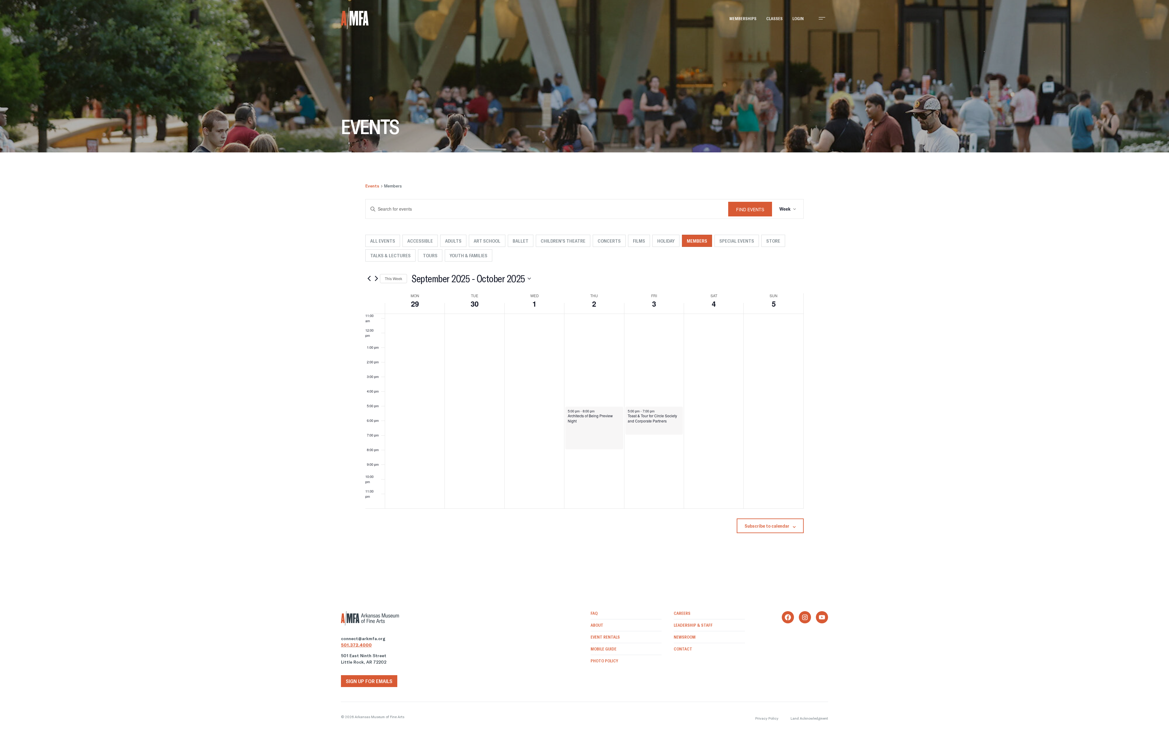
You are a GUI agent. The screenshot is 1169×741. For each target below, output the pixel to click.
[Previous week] (369, 278)
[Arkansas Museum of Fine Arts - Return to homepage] (355, 18)
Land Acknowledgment (809, 718)
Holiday (666, 241)
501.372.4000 (356, 645)
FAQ (594, 613)
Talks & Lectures (390, 255)
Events (372, 186)
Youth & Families (468, 255)
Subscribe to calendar (767, 526)
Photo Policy (604, 661)
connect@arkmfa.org (363, 638)
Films (639, 241)
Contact (683, 649)
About (597, 625)
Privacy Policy (766, 718)
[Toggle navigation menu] (822, 18)
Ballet (520, 241)
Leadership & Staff (693, 625)
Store (773, 241)
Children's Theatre (563, 241)
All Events (382, 241)
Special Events (736, 241)
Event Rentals (605, 637)
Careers (682, 613)
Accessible (420, 241)
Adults (453, 241)
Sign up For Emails (369, 681)
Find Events (750, 209)
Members (697, 241)
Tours (430, 255)
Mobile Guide (603, 649)
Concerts (609, 241)
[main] (584, 357)
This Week (393, 278)
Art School (487, 241)
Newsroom (685, 637)
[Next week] (376, 278)
